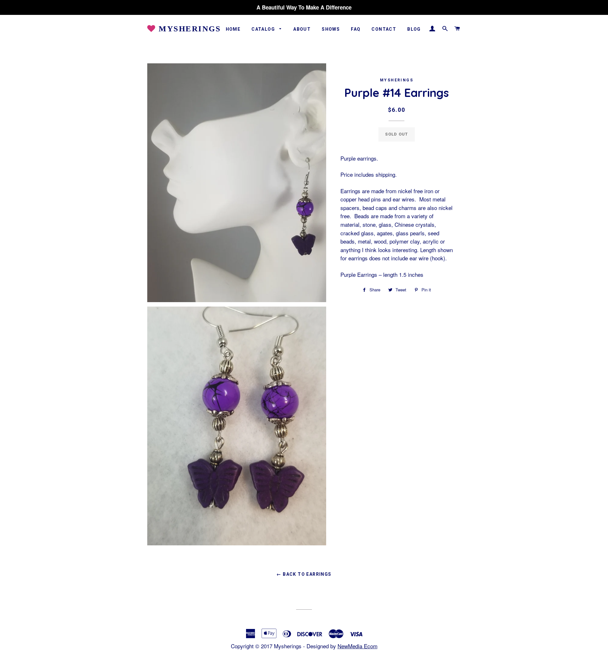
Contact (383, 29)
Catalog (263, 29)
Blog (414, 29)
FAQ (355, 29)
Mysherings (188, 28)
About (302, 29)
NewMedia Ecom (357, 646)
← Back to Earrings (303, 574)
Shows (331, 29)
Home (233, 29)
